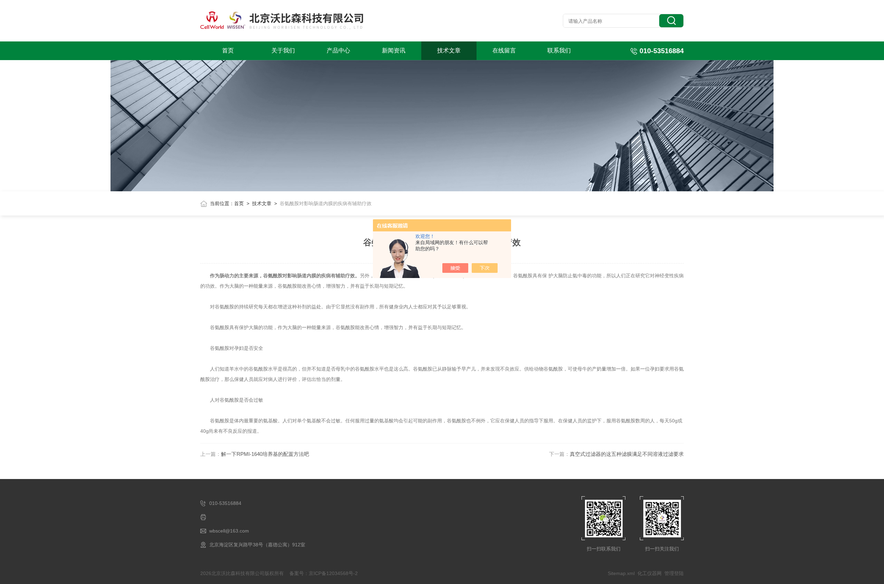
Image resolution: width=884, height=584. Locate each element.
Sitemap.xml (621, 573)
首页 (228, 50)
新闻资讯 (393, 50)
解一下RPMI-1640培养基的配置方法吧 (265, 454)
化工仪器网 (649, 573)
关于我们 (283, 50)
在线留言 (504, 50)
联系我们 (559, 50)
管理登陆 (674, 573)
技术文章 (449, 50)
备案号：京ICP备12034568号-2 (323, 573)
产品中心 (338, 50)
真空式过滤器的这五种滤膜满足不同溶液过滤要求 (627, 454)
